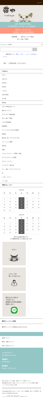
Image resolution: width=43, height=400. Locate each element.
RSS (12, 385)
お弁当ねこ (34, 54)
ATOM (15, 385)
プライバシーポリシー (21, 383)
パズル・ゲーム (6, 177)
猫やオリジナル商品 (27, 37)
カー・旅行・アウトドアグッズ (11, 169)
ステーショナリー (7, 161)
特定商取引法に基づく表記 (8, 383)
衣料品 (4, 145)
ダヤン (22, 54)
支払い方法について (7, 380)
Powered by (4, 396)
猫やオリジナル (6, 110)
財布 (17, 54)
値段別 (4, 134)
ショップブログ (6, 385)
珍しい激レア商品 (22, 39)
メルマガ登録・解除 (33, 383)
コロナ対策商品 (6, 122)
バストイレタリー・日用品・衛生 (12, 153)
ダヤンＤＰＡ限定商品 (8, 114)
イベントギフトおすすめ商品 (10, 130)
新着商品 (4, 126)
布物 (3, 149)
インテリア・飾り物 (8, 165)
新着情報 (14, 37)
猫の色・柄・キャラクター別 (10, 138)
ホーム (5, 56)
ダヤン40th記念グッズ (8, 106)
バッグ (27, 54)
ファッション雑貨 (7, 142)
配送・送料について (18, 380)
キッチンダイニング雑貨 (9, 157)
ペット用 (4, 181)
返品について (27, 380)
